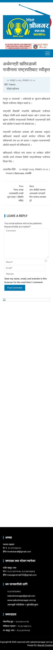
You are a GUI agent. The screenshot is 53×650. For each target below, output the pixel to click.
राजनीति (28, 173)
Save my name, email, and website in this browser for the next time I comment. (25, 280)
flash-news (19, 173)
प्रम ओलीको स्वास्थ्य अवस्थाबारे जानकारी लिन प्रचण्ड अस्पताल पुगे (37, 193)
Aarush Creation (45, 645)
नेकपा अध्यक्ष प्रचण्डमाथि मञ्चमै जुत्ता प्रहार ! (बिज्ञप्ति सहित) (15, 193)
